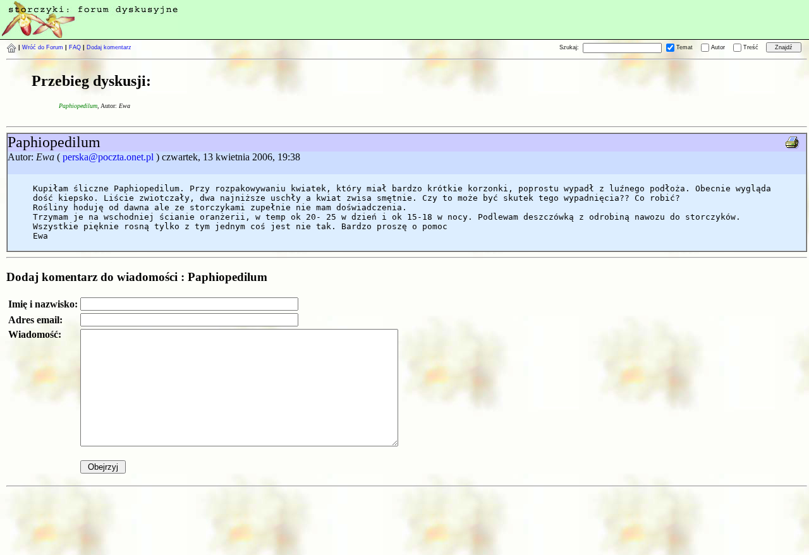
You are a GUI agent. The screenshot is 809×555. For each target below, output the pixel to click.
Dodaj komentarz (109, 47)
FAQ (75, 47)
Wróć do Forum (42, 47)
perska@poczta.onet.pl (108, 157)
